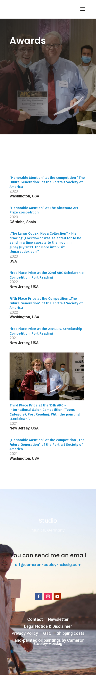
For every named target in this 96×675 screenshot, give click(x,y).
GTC (47, 634)
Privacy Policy (25, 634)
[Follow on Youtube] (57, 596)
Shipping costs (70, 634)
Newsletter (58, 620)
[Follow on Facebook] (38, 596)
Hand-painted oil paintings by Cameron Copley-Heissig (48, 642)
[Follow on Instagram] (48, 596)
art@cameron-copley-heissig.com (48, 564)
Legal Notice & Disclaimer (48, 627)
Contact (35, 620)
